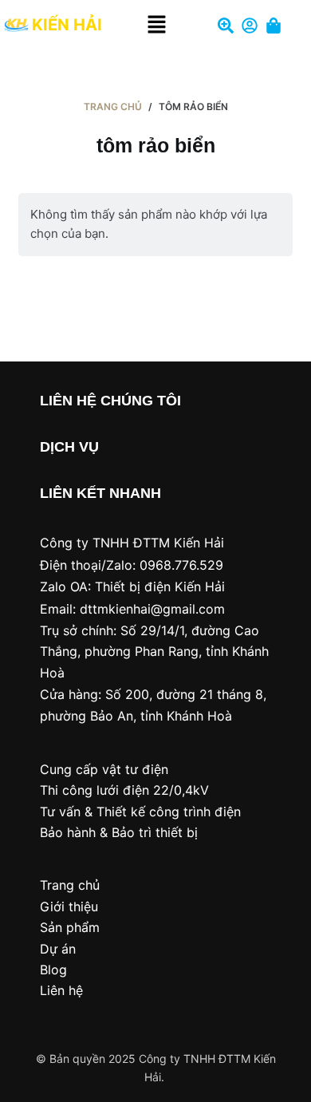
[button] (157, 25)
